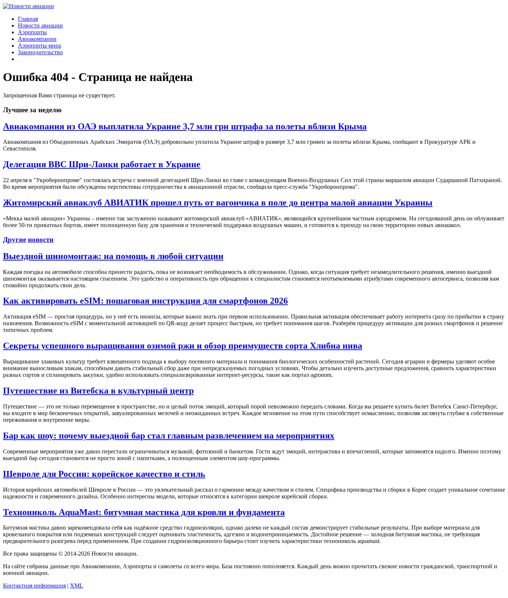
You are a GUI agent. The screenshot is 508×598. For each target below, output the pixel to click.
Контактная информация (34, 585)
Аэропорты (32, 32)
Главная (28, 19)
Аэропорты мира (39, 45)
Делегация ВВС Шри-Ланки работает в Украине (101, 164)
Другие (14, 239)
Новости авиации (40, 25)
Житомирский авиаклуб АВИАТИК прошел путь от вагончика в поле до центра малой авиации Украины (218, 202)
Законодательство (40, 52)
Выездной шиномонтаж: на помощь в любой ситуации (113, 256)
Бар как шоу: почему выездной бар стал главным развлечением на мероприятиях (168, 435)
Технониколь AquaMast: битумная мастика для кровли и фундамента (144, 512)
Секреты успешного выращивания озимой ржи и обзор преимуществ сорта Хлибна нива (182, 345)
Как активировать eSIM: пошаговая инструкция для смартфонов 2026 (145, 301)
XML (76, 585)
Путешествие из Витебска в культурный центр (98, 390)
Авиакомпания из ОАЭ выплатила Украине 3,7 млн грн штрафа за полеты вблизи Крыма (185, 126)
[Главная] (28, 6)
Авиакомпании (37, 39)
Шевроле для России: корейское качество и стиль (104, 474)
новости (41, 239)
